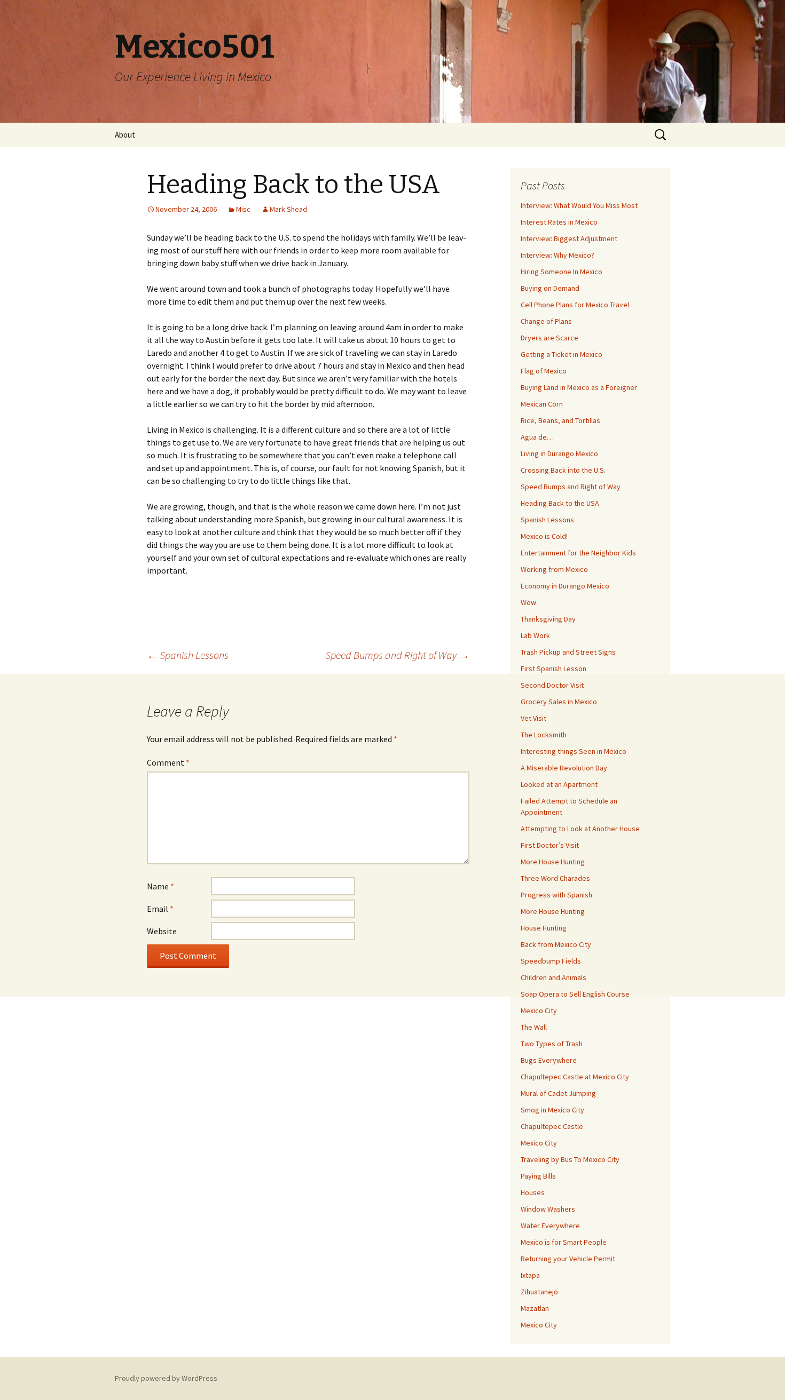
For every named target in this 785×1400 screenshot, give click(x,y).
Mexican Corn (542, 404)
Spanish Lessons (188, 655)
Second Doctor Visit (552, 685)
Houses (533, 1192)
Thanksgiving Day (548, 619)
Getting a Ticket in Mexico (561, 354)
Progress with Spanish (556, 895)
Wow (528, 602)
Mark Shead (288, 209)
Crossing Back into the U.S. (563, 470)
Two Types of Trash (552, 1043)
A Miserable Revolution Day (564, 768)
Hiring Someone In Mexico (561, 271)
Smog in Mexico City (552, 1110)
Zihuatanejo (539, 1291)
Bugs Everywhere (549, 1060)
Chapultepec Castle (552, 1126)
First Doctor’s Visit (550, 845)
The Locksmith (544, 734)
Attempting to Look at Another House (580, 828)
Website (162, 931)
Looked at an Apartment (559, 784)
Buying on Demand (550, 288)
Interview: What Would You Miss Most (579, 205)
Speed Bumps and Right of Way (397, 655)
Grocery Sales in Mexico (559, 701)
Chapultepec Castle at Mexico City (575, 1076)
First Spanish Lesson (553, 668)
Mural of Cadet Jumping (558, 1093)
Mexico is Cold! (544, 536)
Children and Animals (553, 977)
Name (160, 886)
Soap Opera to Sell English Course (575, 994)
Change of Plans (546, 321)
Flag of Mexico (544, 371)
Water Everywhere (550, 1225)
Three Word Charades (555, 878)
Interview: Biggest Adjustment (569, 238)
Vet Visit (533, 718)
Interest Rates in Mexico (559, 222)
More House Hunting (553, 861)
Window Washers (548, 1209)
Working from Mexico (554, 569)
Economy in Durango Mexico (565, 586)
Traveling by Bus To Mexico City (570, 1159)
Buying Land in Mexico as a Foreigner (579, 387)
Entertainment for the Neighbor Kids (578, 553)
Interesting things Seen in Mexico (573, 751)
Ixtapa (530, 1275)
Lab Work (535, 635)
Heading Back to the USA (560, 503)
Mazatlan (535, 1308)
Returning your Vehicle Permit (568, 1258)
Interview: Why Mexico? (557, 255)
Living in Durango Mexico (559, 453)
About (125, 135)
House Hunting (544, 928)
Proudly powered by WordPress (166, 1378)
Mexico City (539, 1010)
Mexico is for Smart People (564, 1242)
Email (160, 908)
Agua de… (537, 437)
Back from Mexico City (556, 944)
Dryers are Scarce (549, 338)
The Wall (534, 1027)
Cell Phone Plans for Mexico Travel (575, 304)
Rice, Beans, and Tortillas (560, 420)
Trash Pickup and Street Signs (568, 652)
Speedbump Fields (551, 961)
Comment (168, 762)
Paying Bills (538, 1176)
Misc (243, 209)
